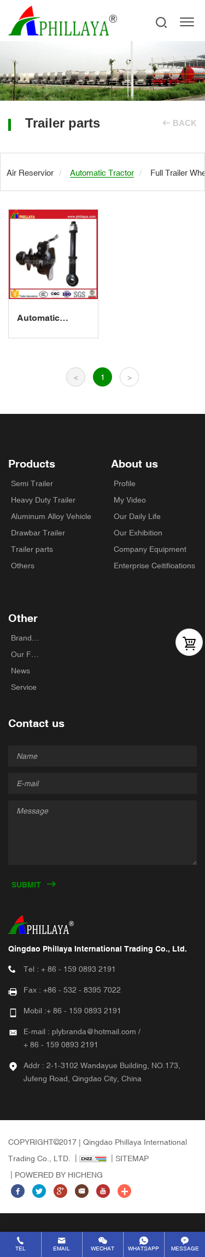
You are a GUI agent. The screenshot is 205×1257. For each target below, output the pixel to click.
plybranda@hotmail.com (94, 1031)
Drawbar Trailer (38, 532)
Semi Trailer (32, 483)
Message (185, 1249)
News (20, 670)
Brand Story (26, 637)
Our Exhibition (138, 532)
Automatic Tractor (38, 318)
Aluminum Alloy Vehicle (51, 516)
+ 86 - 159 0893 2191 (78, 969)
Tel (20, 1249)
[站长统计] (90, 1158)
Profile (125, 483)
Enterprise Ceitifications (154, 565)
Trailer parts (32, 549)
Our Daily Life (137, 516)
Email (61, 1249)
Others (22, 565)
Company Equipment (150, 549)
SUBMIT (26, 884)
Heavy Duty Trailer (43, 499)
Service (24, 687)
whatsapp (143, 1249)
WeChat (102, 1249)
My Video (130, 499)
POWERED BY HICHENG (59, 1174)
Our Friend (26, 654)
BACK (185, 123)
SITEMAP (132, 1158)
